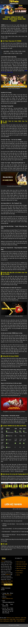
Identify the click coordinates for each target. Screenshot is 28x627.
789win (2, 561)
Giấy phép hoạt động (21, 566)
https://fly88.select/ (5, 619)
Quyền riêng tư (19, 570)
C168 (6, 36)
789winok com (8, 594)
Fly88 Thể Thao (14, 151)
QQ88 (14, 103)
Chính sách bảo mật (20, 562)
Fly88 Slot (22, 621)
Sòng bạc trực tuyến (6, 451)
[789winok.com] (14, 2)
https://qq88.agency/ (5, 621)
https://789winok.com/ (18, 548)
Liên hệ (18, 575)
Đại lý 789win (19, 572)
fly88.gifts (8, 617)
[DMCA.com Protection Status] (8, 584)
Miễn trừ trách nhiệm (21, 568)
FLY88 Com (3, 72)
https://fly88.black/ (16, 617)
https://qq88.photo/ (21, 619)
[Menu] (2, 2)
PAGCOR (19, 64)
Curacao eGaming (7, 65)
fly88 (22, 617)
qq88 (26, 70)
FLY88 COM (10, 72)
